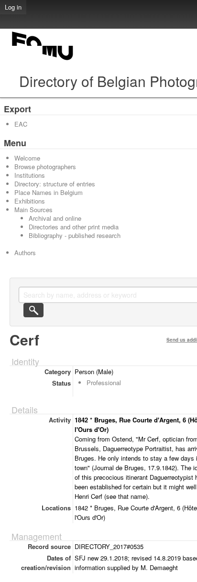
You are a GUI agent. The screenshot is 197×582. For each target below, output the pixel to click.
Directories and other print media (74, 226)
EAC (20, 124)
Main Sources (33, 209)
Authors (25, 252)
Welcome (27, 157)
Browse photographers (45, 166)
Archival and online (55, 218)
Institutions (29, 175)
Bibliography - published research (74, 235)
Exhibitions (29, 200)
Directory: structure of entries (54, 183)
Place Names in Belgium (48, 192)
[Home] (43, 60)
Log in (13, 6)
